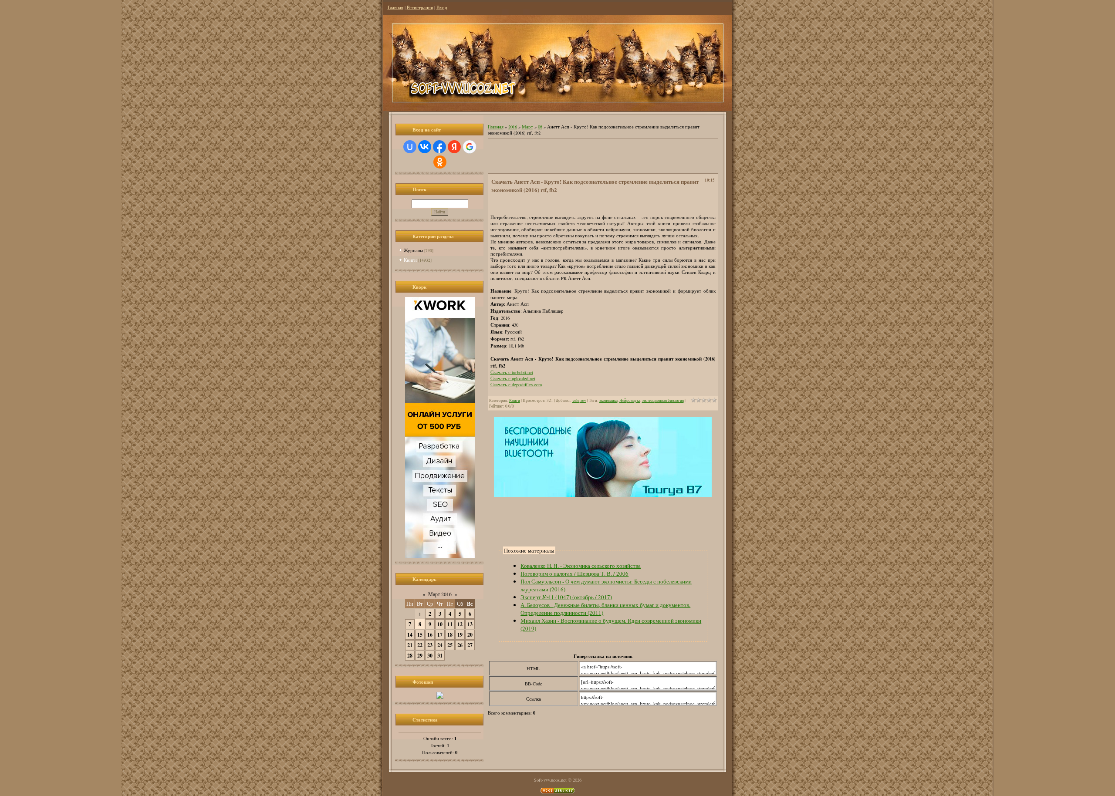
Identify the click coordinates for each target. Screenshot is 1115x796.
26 (460, 645)
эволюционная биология (663, 400)
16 (429, 634)
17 (440, 634)
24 (440, 645)
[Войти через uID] (409, 146)
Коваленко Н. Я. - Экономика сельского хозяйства (580, 566)
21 (409, 645)
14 (409, 634)
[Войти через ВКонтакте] (424, 146)
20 (470, 634)
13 (470, 624)
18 (450, 634)
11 (450, 624)
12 (460, 624)
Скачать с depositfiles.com (516, 384)
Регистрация (420, 7)
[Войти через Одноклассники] (439, 162)
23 (429, 645)
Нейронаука (629, 400)
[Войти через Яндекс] (454, 146)
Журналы (413, 250)
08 (540, 127)
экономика (608, 400)
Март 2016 (440, 593)
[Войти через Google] (469, 147)
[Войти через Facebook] (439, 146)
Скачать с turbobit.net (511, 372)
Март (527, 127)
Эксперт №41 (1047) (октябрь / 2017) (566, 597)
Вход (441, 7)
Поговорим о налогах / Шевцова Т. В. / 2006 (574, 573)
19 (460, 634)
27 (470, 645)
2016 (512, 127)
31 (440, 655)
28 (409, 655)
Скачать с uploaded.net (512, 378)
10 (440, 624)
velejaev (579, 400)
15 (419, 634)
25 (450, 645)
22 (419, 645)
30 (429, 655)
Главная (395, 7)
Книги (410, 259)
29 (419, 655)
